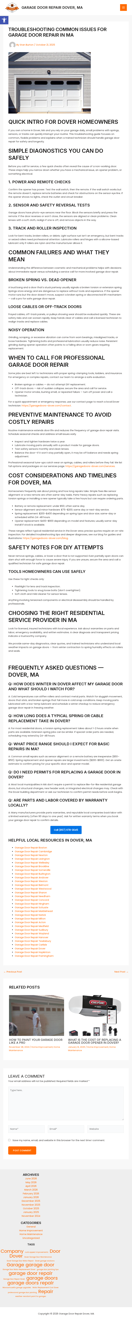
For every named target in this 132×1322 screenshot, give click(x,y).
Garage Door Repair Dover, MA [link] (52, 7)
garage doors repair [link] (30, 1283)
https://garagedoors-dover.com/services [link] (90, 466)
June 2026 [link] (31, 1178)
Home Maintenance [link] (31, 1234)
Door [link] (55, 1251)
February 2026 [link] (31, 1193)
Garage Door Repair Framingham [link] (34, 956)
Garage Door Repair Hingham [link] (32, 903)
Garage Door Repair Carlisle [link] (31, 944)
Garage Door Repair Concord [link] (32, 900)
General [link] (31, 1226)
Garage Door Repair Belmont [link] (31, 885)
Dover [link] (16, 1256)
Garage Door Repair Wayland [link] (32, 933)
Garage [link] (15, 1265)
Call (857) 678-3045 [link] (66, 829)
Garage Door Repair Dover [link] (30, 948)
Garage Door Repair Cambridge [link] (33, 851)
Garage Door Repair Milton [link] (30, 918)
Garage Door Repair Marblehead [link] (34, 911)
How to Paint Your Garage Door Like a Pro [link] (35, 1041)
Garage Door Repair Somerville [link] (32, 870)
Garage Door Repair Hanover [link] (31, 937)
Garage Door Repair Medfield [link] (32, 926)
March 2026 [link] (31, 1189)
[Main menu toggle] (123, 7)
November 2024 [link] (31, 1216)
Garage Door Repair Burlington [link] (32, 873)
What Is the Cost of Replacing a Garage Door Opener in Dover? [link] (94, 1041)
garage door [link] (40, 1265)
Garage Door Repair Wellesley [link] (32, 862)
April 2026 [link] (31, 1186)
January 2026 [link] (31, 1197)
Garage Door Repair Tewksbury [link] (33, 941)
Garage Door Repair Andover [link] (31, 877)
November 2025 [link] (31, 1204)
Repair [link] (45, 1291)
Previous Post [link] (13, 972)
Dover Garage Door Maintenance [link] (38, 1257)
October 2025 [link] (31, 1208)
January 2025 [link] (31, 1212)
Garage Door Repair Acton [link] (30, 922)
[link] (4, 20)
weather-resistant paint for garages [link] (30, 1296)
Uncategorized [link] (31, 1238)
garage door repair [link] (31, 1273)
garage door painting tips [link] (48, 1269)
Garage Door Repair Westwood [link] (33, 888)
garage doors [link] (42, 1278)
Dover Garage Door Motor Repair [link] (20, 1261)
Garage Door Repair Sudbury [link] (31, 929)
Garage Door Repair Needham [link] (32, 896)
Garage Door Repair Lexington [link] (32, 858)
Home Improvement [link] (42, 1047)
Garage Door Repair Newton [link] (31, 855)
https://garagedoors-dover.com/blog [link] (45, 538)
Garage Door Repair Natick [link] (30, 915)
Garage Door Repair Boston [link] (31, 847)
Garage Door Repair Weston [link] (31, 881)
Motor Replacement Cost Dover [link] (46, 1287)
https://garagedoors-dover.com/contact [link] (46, 405)
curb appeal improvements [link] (36, 1252)
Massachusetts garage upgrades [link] (17, 1287)
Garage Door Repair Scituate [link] (31, 907)
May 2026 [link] (31, 1182)
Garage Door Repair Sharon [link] (31, 892)
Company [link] (12, 1251)
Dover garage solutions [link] (45, 1261)
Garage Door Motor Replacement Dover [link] (19, 1269)
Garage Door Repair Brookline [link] (32, 866)
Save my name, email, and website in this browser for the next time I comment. (59, 1140)
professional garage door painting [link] (22, 1292)
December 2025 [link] (31, 1201)
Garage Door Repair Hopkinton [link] (32, 952)
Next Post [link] (121, 972)
